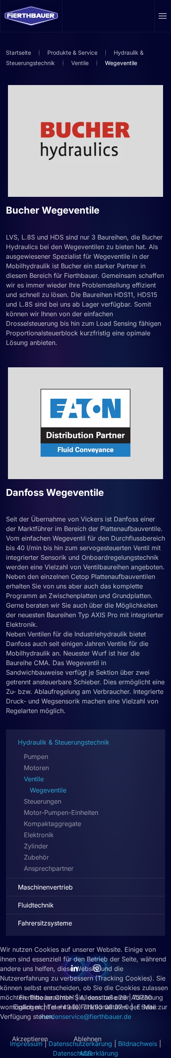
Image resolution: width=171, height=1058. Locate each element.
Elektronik (39, 835)
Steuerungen (42, 801)
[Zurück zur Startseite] (31, 16)
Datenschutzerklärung (85, 1053)
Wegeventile (48, 790)
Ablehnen (87, 1039)
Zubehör (36, 857)
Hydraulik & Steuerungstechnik (63, 742)
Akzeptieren (30, 1039)
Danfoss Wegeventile (55, 492)
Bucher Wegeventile (52, 210)
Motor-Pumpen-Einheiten (61, 812)
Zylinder (36, 846)
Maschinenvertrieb (45, 887)
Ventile (34, 779)
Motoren (36, 768)
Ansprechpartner (49, 868)
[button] (163, 16)
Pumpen (36, 757)
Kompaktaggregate (52, 824)
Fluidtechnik (36, 905)
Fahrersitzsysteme (45, 923)
